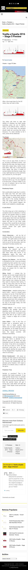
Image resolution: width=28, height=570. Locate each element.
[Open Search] (26, 17)
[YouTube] (18, 4)
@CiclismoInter (8, 396)
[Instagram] (12, 4)
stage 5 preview (12, 436)
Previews (5, 30)
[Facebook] (10, 4)
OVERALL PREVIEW (8, 390)
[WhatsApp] (16, 4)
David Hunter (8, 60)
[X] (14, 4)
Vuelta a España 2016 (10, 439)
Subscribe (21, 430)
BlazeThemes (14, 567)
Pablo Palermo (7, 39)
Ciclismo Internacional (15, 397)
